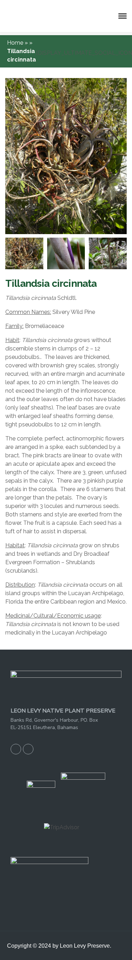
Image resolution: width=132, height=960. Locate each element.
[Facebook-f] (16, 749)
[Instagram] (28, 749)
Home (16, 42)
